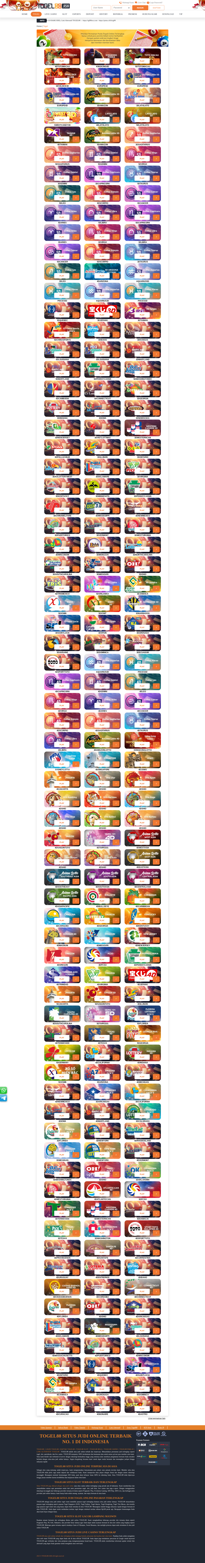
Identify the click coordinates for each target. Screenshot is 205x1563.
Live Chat (142, 3)
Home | (40, 26)
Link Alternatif (114, 1428)
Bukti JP (161, 1428)
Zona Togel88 (132, 1428)
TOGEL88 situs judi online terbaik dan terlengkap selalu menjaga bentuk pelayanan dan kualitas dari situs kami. (75, 1536)
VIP (180, 14)
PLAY (61, 61)
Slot (64, 14)
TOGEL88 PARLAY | (127, 1449)
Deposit (90, 14)
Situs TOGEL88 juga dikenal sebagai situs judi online (55, 1486)
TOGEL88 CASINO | (111, 1449)
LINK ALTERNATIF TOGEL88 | (48, 1452)
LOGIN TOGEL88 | (53, 1449)
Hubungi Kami (128, 3)
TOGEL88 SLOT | (82, 1449)
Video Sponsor (46, 1428)
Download (168, 14)
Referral (118, 14)
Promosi (132, 14)
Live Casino (51, 14)
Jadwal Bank (63, 1428)
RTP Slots (147, 1428)
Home (25, 14)
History (103, 14)
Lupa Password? (156, 3)
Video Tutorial (79, 1428)
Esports (76, 14)
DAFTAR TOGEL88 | (68, 1449)
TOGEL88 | (41, 1449)
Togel (36, 14)
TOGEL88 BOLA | (96, 1449)
